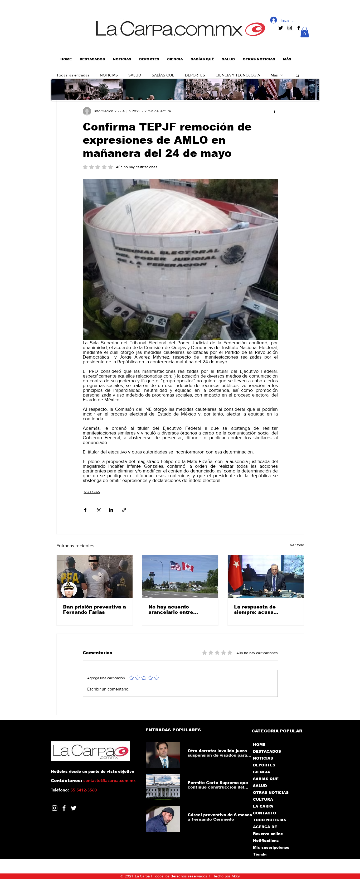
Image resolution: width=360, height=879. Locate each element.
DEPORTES (195, 75)
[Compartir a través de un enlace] (124, 509)
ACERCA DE (265, 827)
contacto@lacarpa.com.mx (109, 780)
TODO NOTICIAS (269, 820)
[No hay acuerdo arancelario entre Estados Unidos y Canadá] (180, 576)
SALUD (134, 75)
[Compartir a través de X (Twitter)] (98, 509)
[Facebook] (64, 808)
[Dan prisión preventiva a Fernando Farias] (95, 576)
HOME (259, 744)
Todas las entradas (72, 75)
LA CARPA (263, 806)
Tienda (259, 854)
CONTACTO (264, 813)
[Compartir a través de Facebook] (85, 509)
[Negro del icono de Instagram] (290, 28)
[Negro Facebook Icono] (298, 28)
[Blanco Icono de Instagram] (54, 808)
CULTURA (263, 799)
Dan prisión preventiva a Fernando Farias (94, 609)
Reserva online (268, 834)
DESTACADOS (267, 751)
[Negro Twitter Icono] (281, 28)
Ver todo (297, 545)
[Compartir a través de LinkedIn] (111, 509)
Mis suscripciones (271, 847)
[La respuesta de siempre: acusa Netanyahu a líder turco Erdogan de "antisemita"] (266, 576)
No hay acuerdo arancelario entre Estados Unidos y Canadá (170, 609)
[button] (304, 32)
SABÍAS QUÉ (266, 779)
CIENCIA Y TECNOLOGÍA (238, 75)
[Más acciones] (274, 111)
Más (274, 75)
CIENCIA (261, 772)
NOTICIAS (109, 75)
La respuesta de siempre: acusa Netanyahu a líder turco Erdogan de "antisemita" (265, 609)
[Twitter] (73, 808)
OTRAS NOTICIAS (271, 792)
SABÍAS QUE (163, 75)
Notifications (266, 840)
